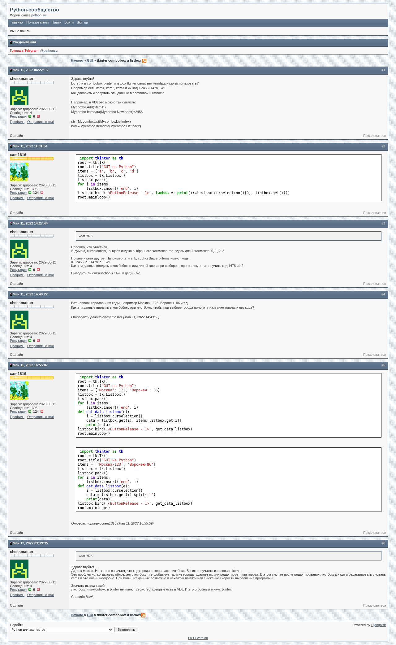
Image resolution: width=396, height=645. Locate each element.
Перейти (16, 625)
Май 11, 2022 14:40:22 (30, 294)
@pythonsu (49, 50)
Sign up (82, 22)
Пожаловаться (374, 135)
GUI (90, 60)
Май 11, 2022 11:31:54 (30, 146)
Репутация (18, 116)
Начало (77, 60)
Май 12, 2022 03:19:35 (30, 543)
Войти (69, 22)
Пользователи (37, 22)
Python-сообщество (34, 9)
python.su (38, 15)
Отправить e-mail (40, 122)
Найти (56, 22)
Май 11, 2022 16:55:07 (30, 365)
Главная (17, 22)
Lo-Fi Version (198, 638)
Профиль (17, 122)
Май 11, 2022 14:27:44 (30, 223)
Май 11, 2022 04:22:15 (30, 70)
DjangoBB (378, 625)
